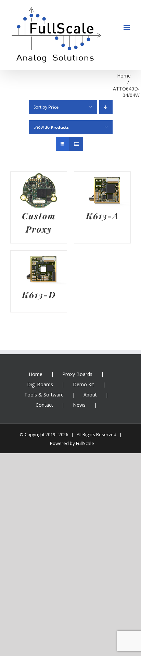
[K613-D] (39, 255)
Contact (44, 405)
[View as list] (76, 144)
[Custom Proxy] (39, 176)
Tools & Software (44, 394)
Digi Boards (40, 384)
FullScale (85, 443)
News (79, 405)
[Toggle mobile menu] (127, 27)
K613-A (102, 215)
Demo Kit (83, 384)
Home (35, 374)
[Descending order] (106, 107)
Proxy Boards (77, 374)
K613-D (39, 294)
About (90, 394)
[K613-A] (102, 176)
